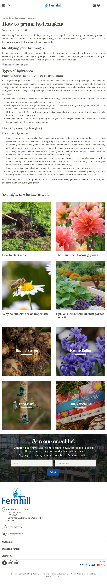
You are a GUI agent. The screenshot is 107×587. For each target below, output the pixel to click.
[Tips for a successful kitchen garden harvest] (80, 285)
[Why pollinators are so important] (26, 285)
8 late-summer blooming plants (77, 255)
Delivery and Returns (41, 574)
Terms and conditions (60, 574)
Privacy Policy (76, 574)
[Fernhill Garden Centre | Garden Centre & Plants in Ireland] (53, 5)
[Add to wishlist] (98, 5)
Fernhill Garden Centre (18, 509)
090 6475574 (16, 527)
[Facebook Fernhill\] (4, 562)
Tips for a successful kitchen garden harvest (80, 315)
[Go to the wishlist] (98, 5)
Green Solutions (89, 574)
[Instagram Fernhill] (10, 562)
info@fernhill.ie (16, 533)
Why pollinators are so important (25, 314)
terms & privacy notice (73, 455)
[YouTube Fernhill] (16, 562)
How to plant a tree (15, 255)
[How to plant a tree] (26, 226)
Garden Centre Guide (54, 576)
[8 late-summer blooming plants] (80, 226)
